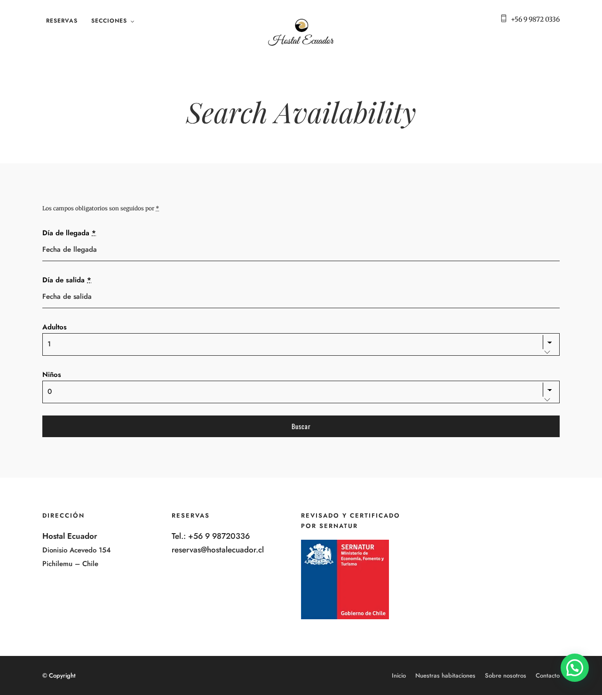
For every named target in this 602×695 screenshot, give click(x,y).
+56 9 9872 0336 (535, 19)
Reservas (62, 20)
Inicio (399, 675)
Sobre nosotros (505, 675)
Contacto (548, 675)
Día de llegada (69, 233)
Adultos (54, 327)
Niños (51, 374)
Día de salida (66, 280)
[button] (575, 668)
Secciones (109, 20)
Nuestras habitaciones (445, 675)
